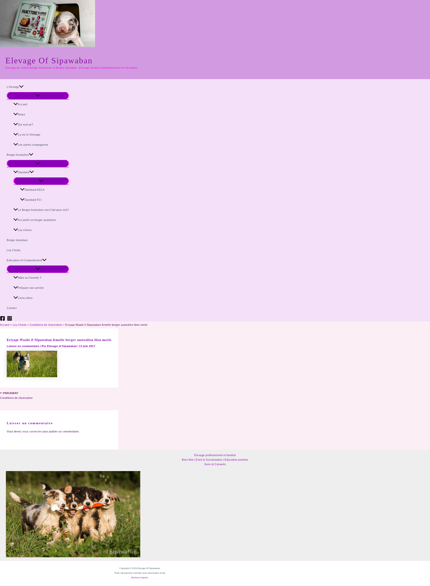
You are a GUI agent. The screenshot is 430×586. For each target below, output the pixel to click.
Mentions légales (139, 577)
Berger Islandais (17, 240)
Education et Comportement (24, 260)
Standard (23, 172)
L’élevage (13, 87)
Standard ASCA (35, 189)
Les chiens (25, 230)
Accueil (22, 104)
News (21, 114)
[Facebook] (2, 320)
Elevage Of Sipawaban (49, 60)
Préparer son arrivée (31, 287)
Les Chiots (13, 250)
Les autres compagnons (33, 144)
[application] (21, 87)
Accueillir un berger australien (37, 220)
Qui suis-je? (25, 124)
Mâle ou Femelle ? (29, 277)
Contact (12, 308)
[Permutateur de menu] (38, 95)
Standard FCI (33, 199)
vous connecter (32, 431)
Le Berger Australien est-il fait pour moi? (43, 209)
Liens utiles (25, 298)
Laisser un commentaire (23, 346)
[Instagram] (9, 320)
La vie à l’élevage (29, 134)
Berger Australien (18, 154)
